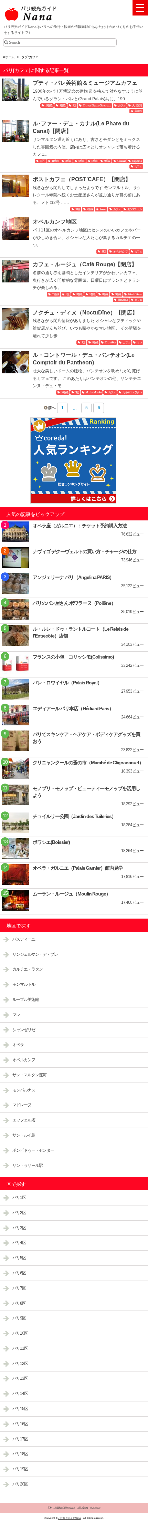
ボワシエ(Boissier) (51, 842)
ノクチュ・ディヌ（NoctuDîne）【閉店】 (85, 312)
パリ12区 (20, 1363)
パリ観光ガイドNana (69, 1518)
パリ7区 (19, 1288)
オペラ (18, 1044)
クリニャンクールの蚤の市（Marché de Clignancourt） (88, 762)
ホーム (9, 57)
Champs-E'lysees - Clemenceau (97, 105)
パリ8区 (19, 1303)
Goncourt (121, 161)
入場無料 (137, 105)
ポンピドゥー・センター (33, 1150)
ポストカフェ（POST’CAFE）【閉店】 (82, 179)
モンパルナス (23, 1090)
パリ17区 (20, 1439)
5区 (77, 392)
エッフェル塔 (23, 1120)
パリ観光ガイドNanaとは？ (64, 1507)
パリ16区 (20, 1423)
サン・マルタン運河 (29, 1075)
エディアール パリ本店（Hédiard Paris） (73, 708)
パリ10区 (20, 1333)
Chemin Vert (110, 342)
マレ (139, 342)
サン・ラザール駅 (27, 1165)
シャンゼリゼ (23, 1029)
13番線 (48, 105)
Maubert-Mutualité (93, 392)
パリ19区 (20, 1469)
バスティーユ (23, 939)
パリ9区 (19, 1318)
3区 (67, 294)
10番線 (64, 392)
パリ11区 (20, 1348)
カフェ (121, 105)
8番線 (94, 161)
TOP (49, 1507)
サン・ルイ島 (23, 1135)
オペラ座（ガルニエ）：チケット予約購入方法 (80, 525)
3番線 (68, 161)
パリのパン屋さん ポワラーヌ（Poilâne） (74, 603)
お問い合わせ (82, 1507)
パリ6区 (19, 1273)
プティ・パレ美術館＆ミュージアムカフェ (85, 83)
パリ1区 (19, 1197)
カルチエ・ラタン (132, 392)
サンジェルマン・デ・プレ (35, 954)
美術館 (138, 111)
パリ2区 (19, 1212)
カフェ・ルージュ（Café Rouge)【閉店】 (85, 264)
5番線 (81, 161)
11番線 (55, 161)
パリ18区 (20, 1453)
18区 (77, 209)
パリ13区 (20, 1378)
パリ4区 (19, 1242)
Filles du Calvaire (135, 294)
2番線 (90, 209)
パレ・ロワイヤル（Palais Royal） (67, 682)
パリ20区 (20, 1484)
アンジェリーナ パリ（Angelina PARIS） (73, 577)
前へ (51, 407)
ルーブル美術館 (25, 999)
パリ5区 (19, 1257)
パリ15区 (20, 1408)
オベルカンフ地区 (55, 222)
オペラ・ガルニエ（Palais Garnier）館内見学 (78, 868)
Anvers (103, 209)
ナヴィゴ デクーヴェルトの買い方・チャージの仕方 (84, 551)
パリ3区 (19, 1227)
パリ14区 (20, 1393)
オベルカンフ (120, 251)
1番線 (62, 105)
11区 (42, 161)
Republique (137, 161)
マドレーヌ (21, 1104)
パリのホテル (95, 1507)
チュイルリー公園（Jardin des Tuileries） (74, 816)
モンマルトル (134, 209)
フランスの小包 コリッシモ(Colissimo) (73, 657)
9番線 (107, 161)
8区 (74, 105)
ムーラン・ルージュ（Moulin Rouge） (71, 894)
